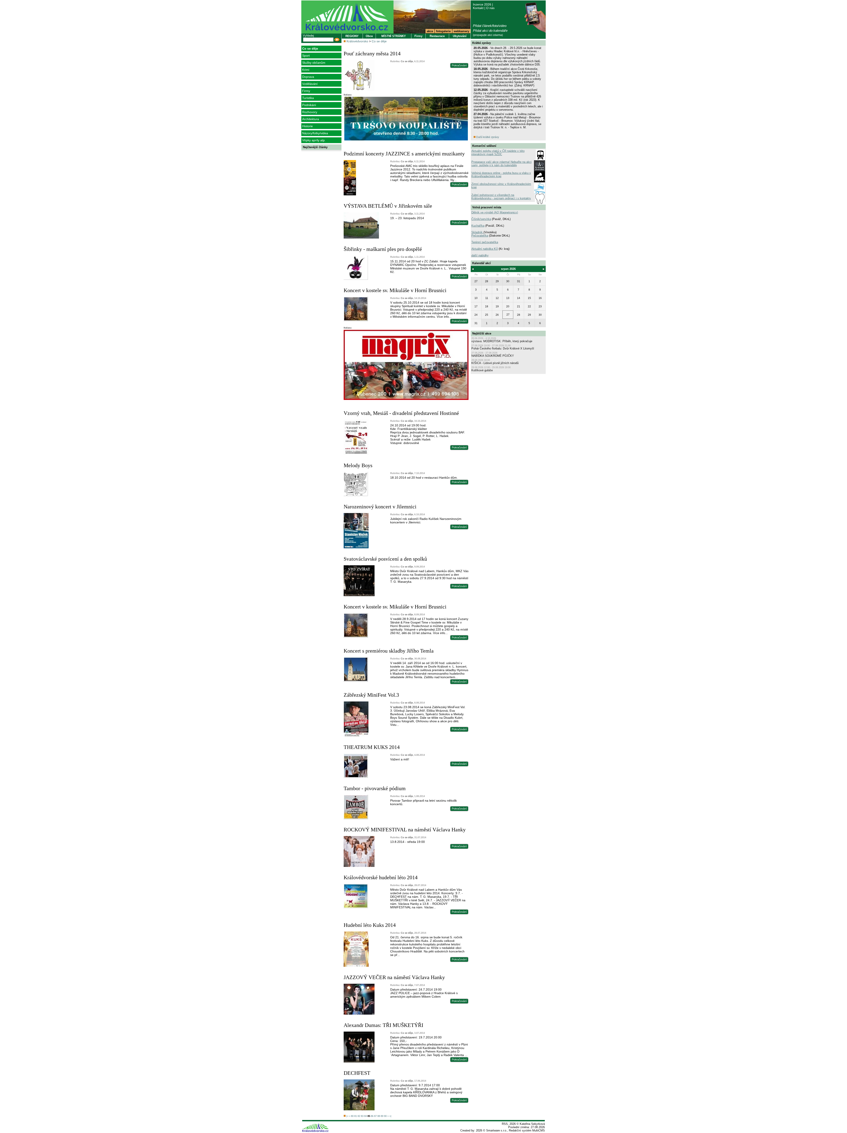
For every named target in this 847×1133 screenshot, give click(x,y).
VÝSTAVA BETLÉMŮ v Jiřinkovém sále (388, 206)
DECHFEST (357, 1073)
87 (375, 1116)
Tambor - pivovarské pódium (375, 788)
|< (347, 1116)
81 (355, 1116)
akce (430, 31)
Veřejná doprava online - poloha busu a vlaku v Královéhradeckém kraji (501, 174)
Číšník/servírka (481, 219)
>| (390, 1116)
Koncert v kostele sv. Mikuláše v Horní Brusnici (395, 290)
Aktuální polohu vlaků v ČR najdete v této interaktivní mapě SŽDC (498, 152)
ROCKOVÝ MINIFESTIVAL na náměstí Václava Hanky (405, 829)
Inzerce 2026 (482, 4)
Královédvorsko (357, 41)
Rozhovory (309, 112)
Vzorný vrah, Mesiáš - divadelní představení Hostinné (401, 413)
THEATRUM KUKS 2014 (372, 747)
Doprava (308, 76)
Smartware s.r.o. (496, 1130)
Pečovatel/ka (479, 235)
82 (359, 1116)
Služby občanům (313, 62)
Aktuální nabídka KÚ (484, 248)
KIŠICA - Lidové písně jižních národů (495, 363)
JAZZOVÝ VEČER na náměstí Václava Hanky (394, 977)
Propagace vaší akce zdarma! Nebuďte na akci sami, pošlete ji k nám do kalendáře (501, 163)
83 (362, 1116)
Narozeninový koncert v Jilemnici (380, 507)
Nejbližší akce (481, 333)
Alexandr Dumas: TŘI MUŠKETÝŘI (383, 1025)
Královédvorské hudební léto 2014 (381, 877)
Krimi (305, 69)
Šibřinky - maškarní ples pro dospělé (383, 249)
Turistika (308, 98)
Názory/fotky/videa (315, 133)
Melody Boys (358, 465)
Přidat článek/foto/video (489, 26)
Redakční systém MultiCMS (527, 1130)
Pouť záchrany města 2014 (372, 53)
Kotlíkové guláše (482, 370)
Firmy (306, 91)
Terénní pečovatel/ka (484, 242)
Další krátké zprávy (487, 137)
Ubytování (460, 36)
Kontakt (478, 8)
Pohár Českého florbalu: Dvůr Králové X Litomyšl (502, 348)
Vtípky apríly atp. (314, 140)
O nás (490, 8)
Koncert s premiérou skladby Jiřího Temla (389, 651)
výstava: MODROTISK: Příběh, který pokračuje (501, 341)
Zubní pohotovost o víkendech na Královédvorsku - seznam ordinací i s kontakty (501, 196)
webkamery (461, 31)
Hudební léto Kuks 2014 (370, 925)
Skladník (477, 232)
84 (365, 1116)
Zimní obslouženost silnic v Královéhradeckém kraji (501, 185)
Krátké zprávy (481, 43)
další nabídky (480, 255)
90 (385, 1116)
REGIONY (352, 36)
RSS (505, 1124)
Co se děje (310, 48)
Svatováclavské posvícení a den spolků (385, 559)
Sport (306, 55)
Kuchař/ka (477, 225)
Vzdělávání (310, 84)
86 (372, 1116)
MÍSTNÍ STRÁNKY (393, 36)
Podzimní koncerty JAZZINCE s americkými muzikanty (404, 154)
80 (352, 1116)
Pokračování (459, 65)
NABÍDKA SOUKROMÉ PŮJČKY (492, 355)
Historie (307, 126)
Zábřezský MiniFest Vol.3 (371, 695)
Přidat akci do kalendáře (490, 30)
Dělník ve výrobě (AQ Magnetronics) (494, 212)
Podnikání (309, 105)
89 (382, 1116)
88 (378, 1116)
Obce (369, 36)
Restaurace (437, 36)
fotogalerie (443, 31)
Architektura (310, 119)
